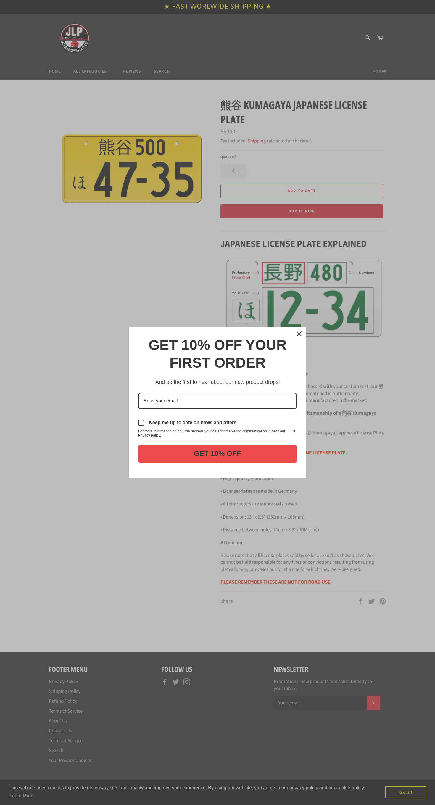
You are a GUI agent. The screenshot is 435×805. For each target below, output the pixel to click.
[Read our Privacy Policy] (293, 431)
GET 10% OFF (217, 454)
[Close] (299, 334)
